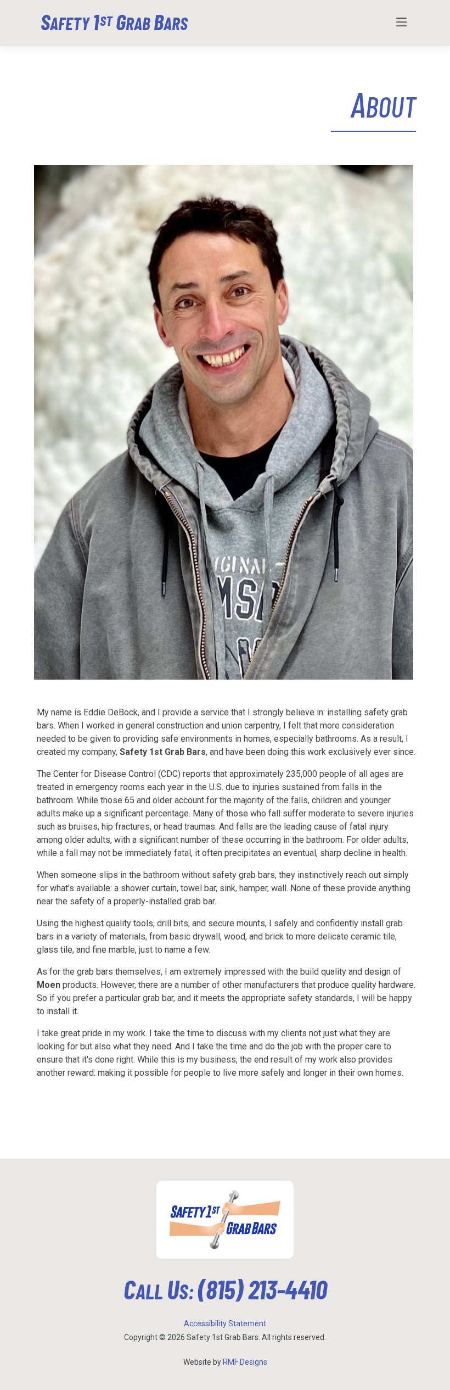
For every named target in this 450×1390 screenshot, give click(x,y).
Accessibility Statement (225, 1323)
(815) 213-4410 (262, 1289)
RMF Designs (245, 1362)
